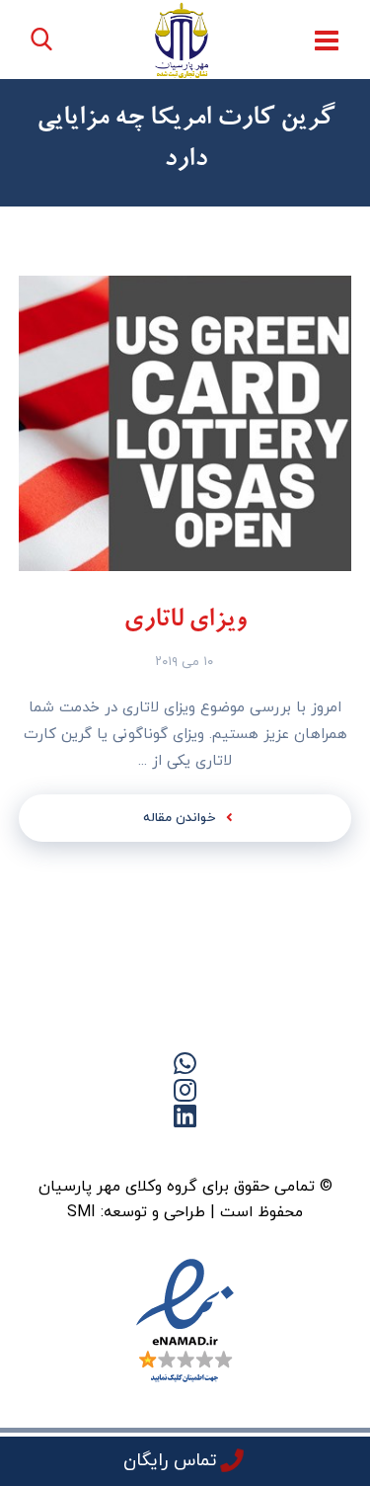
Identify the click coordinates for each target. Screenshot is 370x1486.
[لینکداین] (185, 1150)
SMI (81, 1212)
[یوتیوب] (146, 1150)
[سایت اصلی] (264, 1150)
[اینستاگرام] (106, 1150)
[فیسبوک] (225, 1150)
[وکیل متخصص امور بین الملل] (182, 40)
